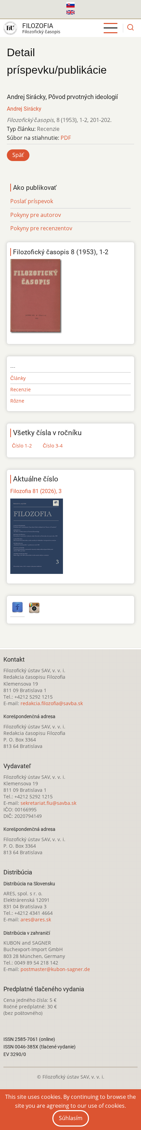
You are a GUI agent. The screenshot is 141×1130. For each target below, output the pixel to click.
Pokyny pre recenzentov (41, 228)
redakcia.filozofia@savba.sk (52, 703)
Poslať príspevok (31, 201)
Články (18, 378)
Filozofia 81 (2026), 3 (36, 491)
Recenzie (20, 389)
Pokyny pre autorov (35, 215)
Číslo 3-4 (53, 445)
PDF (66, 138)
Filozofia (37, 26)
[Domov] (10, 28)
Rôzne (17, 400)
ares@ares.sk (36, 919)
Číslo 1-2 (22, 445)
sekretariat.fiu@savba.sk (48, 803)
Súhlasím (70, 1118)
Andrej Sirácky (24, 109)
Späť (18, 155)
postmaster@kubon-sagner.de (55, 969)
